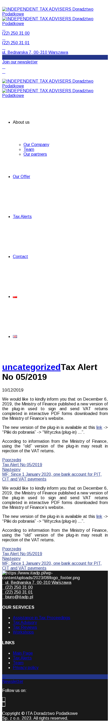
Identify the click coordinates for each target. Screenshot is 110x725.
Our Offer (21, 176)
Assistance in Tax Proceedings (41, 617)
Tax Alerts (22, 216)
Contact (20, 256)
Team (28, 149)
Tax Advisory (25, 622)
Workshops (23, 632)
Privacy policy (25, 667)
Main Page (23, 653)
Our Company (36, 144)
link (99, 427)
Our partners (35, 154)
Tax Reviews (25, 627)
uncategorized (31, 367)
